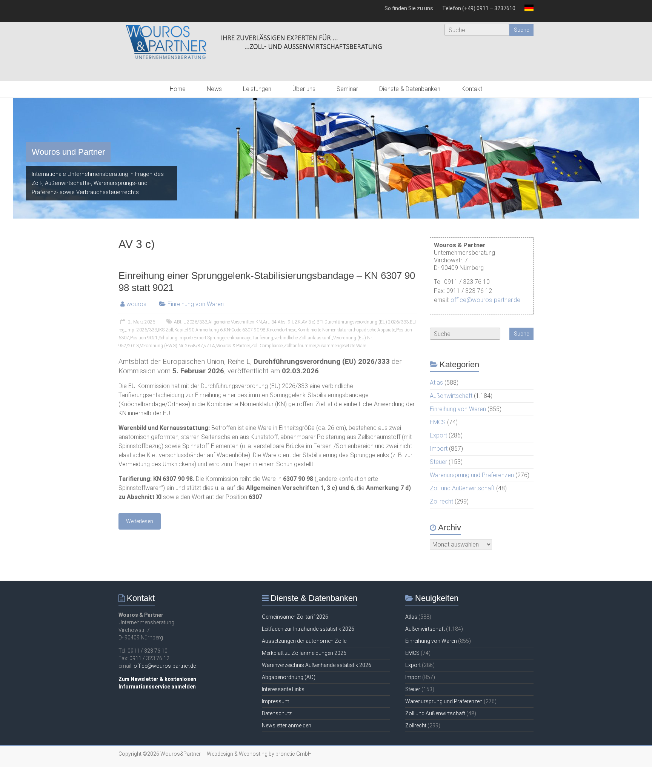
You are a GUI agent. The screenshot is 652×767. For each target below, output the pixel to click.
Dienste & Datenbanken (409, 88)
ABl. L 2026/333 (190, 322)
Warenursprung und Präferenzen (472, 475)
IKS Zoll (165, 330)
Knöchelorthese (281, 330)
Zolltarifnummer (300, 345)
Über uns (303, 88)
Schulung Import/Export (182, 337)
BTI (320, 322)
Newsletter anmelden (286, 725)
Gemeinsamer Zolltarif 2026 (295, 617)
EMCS (438, 422)
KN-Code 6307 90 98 (245, 330)
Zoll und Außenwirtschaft (462, 488)
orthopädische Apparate (372, 330)
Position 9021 (144, 337)
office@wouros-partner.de (485, 299)
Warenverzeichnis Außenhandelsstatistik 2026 (316, 665)
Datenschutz (277, 713)
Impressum (275, 701)
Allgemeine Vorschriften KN (235, 322)
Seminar (347, 88)
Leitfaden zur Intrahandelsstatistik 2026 (308, 629)
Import (438, 448)
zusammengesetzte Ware (341, 345)
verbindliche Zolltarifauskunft (303, 337)
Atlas (436, 382)
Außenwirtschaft (451, 395)
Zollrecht (441, 501)
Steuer (438, 461)
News (214, 88)
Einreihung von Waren (196, 304)
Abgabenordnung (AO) (288, 677)
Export (438, 435)
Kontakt (471, 88)
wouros (136, 304)
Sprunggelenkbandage (229, 337)
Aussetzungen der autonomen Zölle (304, 641)
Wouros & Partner (233, 345)
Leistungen (257, 88)
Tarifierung (262, 337)
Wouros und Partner (68, 152)
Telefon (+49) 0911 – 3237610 (478, 8)
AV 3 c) (308, 322)
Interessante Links (283, 689)
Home (178, 88)
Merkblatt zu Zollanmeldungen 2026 (304, 653)
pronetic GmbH (293, 754)
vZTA (209, 345)
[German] (527, 11)
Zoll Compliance (267, 345)
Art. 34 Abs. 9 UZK (282, 322)
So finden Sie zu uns (408, 8)
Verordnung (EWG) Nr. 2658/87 (171, 345)
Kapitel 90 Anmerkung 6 (198, 330)
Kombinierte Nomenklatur (322, 330)
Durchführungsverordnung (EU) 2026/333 (366, 322)
